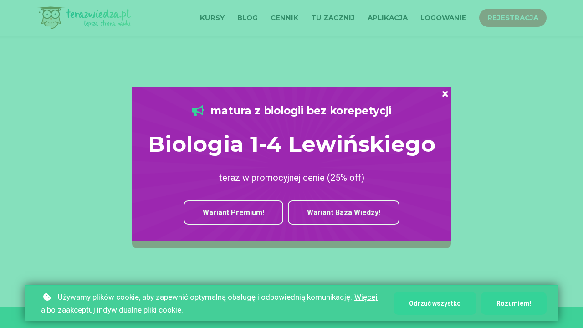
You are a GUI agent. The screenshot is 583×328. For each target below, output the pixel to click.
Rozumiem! (513, 303)
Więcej (366, 297)
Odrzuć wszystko (435, 303)
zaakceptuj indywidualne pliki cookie (119, 309)
